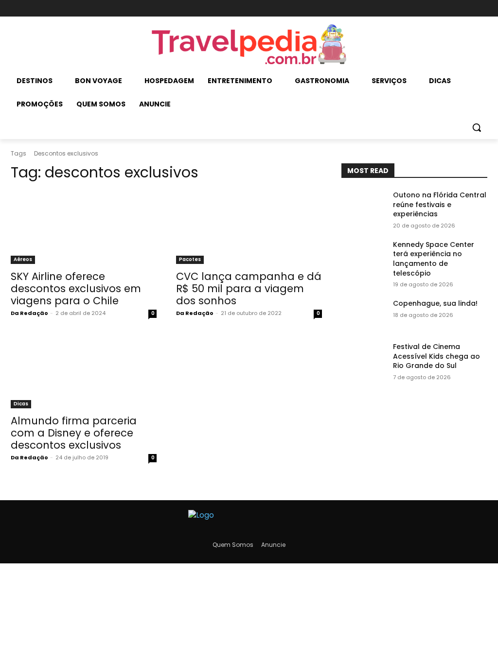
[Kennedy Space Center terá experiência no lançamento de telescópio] (363, 255)
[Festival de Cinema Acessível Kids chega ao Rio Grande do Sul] (363, 357)
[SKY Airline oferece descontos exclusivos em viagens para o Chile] (84, 227)
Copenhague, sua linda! (435, 303)
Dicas (21, 403)
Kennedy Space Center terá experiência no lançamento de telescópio (433, 259)
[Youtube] (481, 8)
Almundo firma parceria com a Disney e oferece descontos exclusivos (74, 433)
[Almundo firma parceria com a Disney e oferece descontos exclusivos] (84, 371)
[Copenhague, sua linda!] (363, 314)
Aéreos (23, 259)
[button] (476, 127)
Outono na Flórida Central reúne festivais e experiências (439, 204)
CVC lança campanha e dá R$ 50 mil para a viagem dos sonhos (248, 288)
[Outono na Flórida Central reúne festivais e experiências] (363, 206)
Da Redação (29, 313)
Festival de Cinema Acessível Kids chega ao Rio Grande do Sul (436, 356)
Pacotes (190, 259)
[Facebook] (448, 8)
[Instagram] (464, 8)
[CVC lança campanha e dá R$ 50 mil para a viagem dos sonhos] (249, 227)
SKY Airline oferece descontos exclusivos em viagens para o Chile (76, 288)
